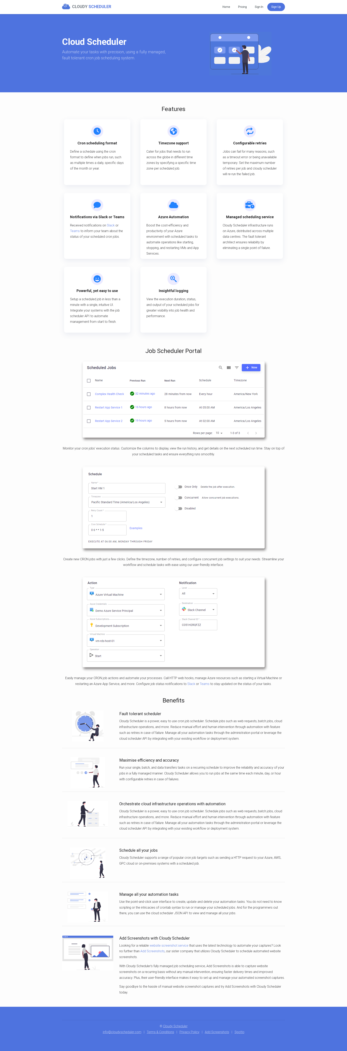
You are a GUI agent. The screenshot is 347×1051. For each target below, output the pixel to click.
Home (226, 6)
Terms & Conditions (160, 1032)
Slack (111, 225)
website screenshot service (169, 945)
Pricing (242, 6)
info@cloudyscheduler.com (122, 1032)
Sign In (259, 6)
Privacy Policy (189, 1032)
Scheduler (87, 6)
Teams (75, 231)
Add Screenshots (152, 951)
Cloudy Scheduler (175, 1026)
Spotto (239, 1032)
